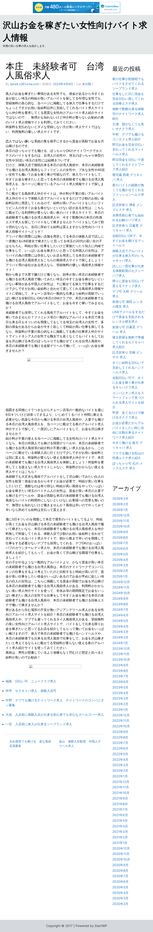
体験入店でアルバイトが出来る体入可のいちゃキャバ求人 (128, 255)
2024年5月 (120, 621)
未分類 (86, 84)
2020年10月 (121, 859)
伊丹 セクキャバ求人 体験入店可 (31, 691)
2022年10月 (121, 726)
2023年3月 (120, 698)
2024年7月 (120, 609)
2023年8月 (120, 671)
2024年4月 (120, 626)
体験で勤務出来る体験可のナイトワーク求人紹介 (128, 113)
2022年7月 (120, 743)
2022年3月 (120, 765)
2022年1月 (120, 776)
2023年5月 (120, 687)
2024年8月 (120, 604)
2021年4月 (120, 826)
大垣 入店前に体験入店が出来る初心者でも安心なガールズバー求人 (55, 714)
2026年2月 (120, 504)
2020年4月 (120, 893)
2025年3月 (120, 565)
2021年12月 (120, 782)
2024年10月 (121, 593)
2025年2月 (120, 571)
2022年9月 (120, 732)
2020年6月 (120, 881)
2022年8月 (120, 737)
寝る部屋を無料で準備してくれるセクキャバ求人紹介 (128, 342)
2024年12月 (121, 582)
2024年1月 (120, 643)
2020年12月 (121, 848)
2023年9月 (120, 665)
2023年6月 (120, 682)
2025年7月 (120, 543)
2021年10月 (120, 793)
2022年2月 (120, 770)
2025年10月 (121, 526)
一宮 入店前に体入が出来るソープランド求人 (39, 724)
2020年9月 (120, 865)
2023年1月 (120, 709)
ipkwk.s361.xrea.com (24, 84)
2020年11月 (120, 854)
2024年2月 (120, 637)
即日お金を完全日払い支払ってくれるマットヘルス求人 (128, 149)
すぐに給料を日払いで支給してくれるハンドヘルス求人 (128, 367)
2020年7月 (120, 876)
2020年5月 (120, 887)
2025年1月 (120, 576)
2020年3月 (120, 898)
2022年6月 (120, 748)
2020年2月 (120, 904)
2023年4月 (120, 693)
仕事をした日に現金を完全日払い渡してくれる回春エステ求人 (128, 98)
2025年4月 (120, 560)
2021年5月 (120, 820)
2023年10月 (121, 659)
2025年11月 (120, 521)
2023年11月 (120, 654)
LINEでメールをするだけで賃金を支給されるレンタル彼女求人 (128, 316)
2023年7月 (120, 676)
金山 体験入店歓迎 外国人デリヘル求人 (80, 743)
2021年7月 (120, 809)
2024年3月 (120, 632)
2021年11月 (120, 787)
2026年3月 (120, 498)
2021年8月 (120, 804)
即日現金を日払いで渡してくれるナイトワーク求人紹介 (128, 164)
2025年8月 (120, 537)
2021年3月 (120, 831)
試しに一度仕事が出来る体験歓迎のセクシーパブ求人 (128, 270)
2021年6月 (120, 815)
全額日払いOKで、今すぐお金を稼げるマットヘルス (128, 240)
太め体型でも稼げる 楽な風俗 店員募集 (31, 743)
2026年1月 (120, 510)
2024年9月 (120, 598)
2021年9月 (120, 798)
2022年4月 (120, 759)
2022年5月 (120, 754)
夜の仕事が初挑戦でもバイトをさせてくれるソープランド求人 (128, 83)
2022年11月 (120, 720)
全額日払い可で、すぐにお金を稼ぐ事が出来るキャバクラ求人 (128, 382)
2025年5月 (120, 554)
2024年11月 (120, 587)
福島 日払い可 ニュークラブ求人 (31, 681)
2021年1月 (119, 843)
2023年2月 (120, 704)
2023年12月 (121, 648)
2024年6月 (120, 615)
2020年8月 (120, 870)
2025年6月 (120, 548)
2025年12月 (121, 515)
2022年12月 (121, 715)
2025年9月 (120, 532)
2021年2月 (120, 837)
